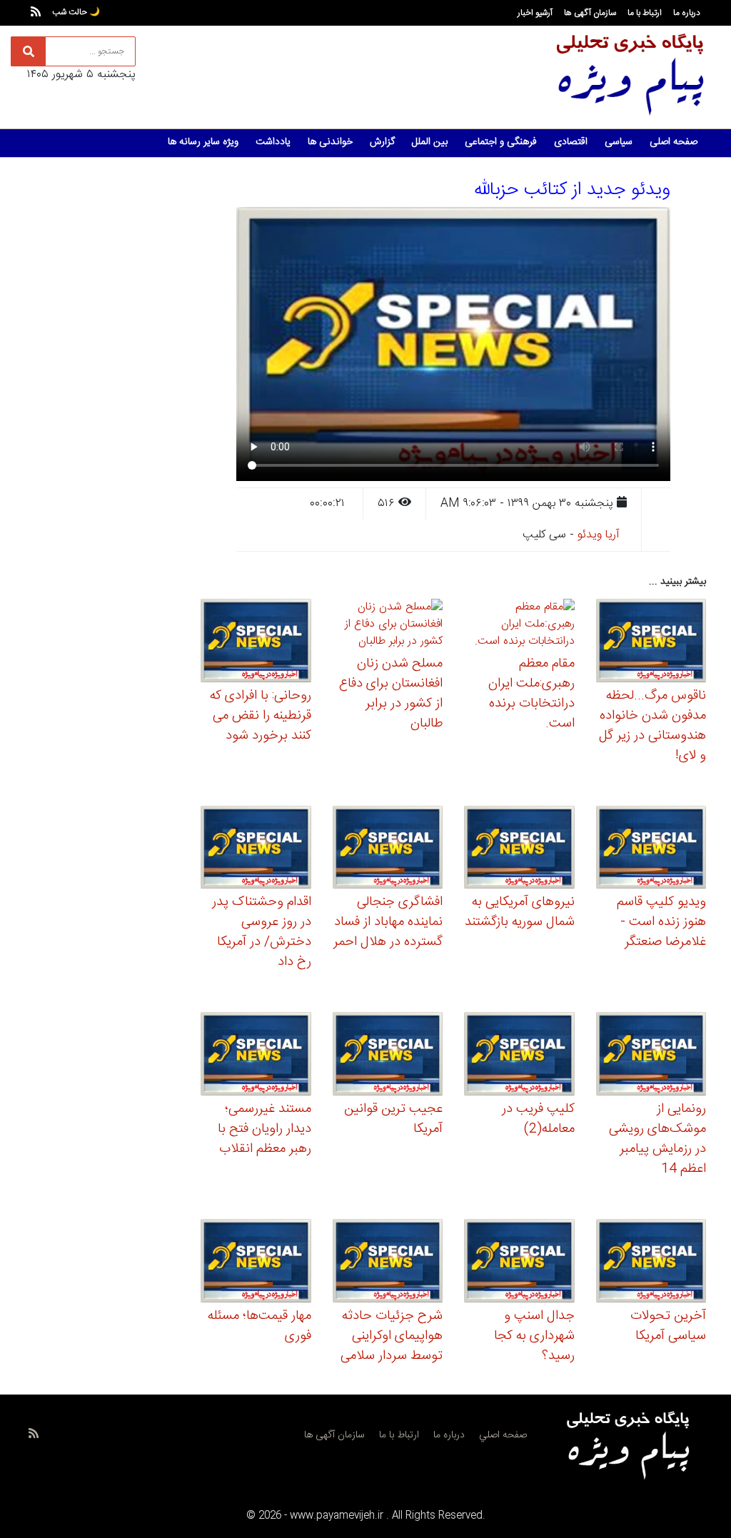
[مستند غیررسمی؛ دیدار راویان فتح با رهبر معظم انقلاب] (256, 1056)
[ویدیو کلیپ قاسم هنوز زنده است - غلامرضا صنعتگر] (651, 849)
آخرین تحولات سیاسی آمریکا (668, 1326)
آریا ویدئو (599, 535)
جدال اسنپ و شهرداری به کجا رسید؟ (534, 1336)
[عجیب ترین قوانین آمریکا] (388, 1056)
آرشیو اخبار (535, 13)
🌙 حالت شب (76, 12)
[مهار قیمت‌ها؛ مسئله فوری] (256, 1263)
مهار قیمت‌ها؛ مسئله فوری (259, 1326)
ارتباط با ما (644, 13)
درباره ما (686, 13)
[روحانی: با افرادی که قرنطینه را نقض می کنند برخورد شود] (256, 642)
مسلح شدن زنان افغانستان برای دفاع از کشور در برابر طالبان (391, 693)
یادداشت (273, 142)
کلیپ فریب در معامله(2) (538, 1119)
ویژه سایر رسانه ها (203, 142)
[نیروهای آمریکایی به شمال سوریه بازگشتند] (519, 849)
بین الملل (430, 142)
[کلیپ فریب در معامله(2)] (519, 1056)
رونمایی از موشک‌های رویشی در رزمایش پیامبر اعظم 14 (657, 1139)
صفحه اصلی (673, 142)
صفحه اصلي (503, 1435)
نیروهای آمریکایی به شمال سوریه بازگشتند (520, 912)
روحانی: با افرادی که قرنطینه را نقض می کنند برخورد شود (260, 716)
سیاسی (618, 142)
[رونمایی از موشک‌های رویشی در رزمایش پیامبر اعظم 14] (651, 1056)
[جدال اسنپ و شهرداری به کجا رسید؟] (519, 1263)
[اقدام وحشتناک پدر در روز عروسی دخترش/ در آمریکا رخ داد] (256, 849)
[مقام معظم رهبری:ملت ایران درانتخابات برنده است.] (519, 627)
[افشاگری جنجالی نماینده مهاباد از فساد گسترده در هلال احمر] (388, 849)
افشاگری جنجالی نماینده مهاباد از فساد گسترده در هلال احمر (388, 922)
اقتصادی (571, 142)
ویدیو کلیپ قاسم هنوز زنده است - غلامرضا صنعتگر (661, 922)
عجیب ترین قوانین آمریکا (393, 1119)
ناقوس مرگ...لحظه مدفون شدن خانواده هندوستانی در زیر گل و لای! (652, 726)
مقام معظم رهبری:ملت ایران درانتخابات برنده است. (531, 693)
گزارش (382, 142)
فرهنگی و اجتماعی (501, 142)
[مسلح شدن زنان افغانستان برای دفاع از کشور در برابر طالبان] (388, 627)
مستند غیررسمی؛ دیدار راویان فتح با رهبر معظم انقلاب (264, 1129)
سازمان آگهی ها (590, 13)
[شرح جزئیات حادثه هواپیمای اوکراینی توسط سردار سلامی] (388, 1263)
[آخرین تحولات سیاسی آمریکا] (651, 1263)
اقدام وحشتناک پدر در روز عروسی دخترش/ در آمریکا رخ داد (261, 932)
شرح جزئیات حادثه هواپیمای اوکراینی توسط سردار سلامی (392, 1336)
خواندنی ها (330, 142)
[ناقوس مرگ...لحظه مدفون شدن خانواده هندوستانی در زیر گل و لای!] (651, 642)
